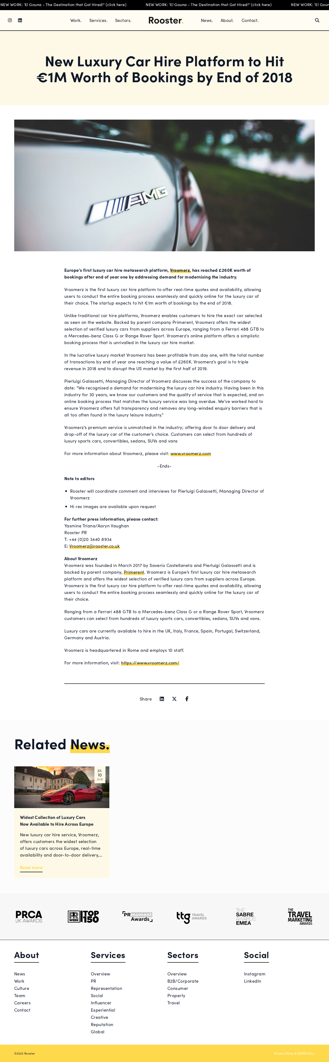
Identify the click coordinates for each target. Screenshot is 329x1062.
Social (97, 995)
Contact (22, 1010)
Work (19, 981)
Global (98, 1031)
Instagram (254, 974)
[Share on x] (174, 698)
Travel (173, 1003)
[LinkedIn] (20, 20)
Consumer (177, 988)
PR (93, 981)
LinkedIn (252, 981)
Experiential (103, 1010)
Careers (22, 1003)
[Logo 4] (191, 916)
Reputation (102, 1024)
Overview (100, 974)
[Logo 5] (246, 916)
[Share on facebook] (186, 698)
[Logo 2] (83, 916)
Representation (106, 988)
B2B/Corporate (183, 981)
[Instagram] (10, 20)
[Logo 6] (300, 916)
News (19, 974)
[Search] (317, 20)
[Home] (166, 20)
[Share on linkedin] (161, 698)
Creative (99, 1017)
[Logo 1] (29, 916)
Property (176, 995)
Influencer (101, 1003)
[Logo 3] (137, 916)
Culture (21, 988)
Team (20, 995)
